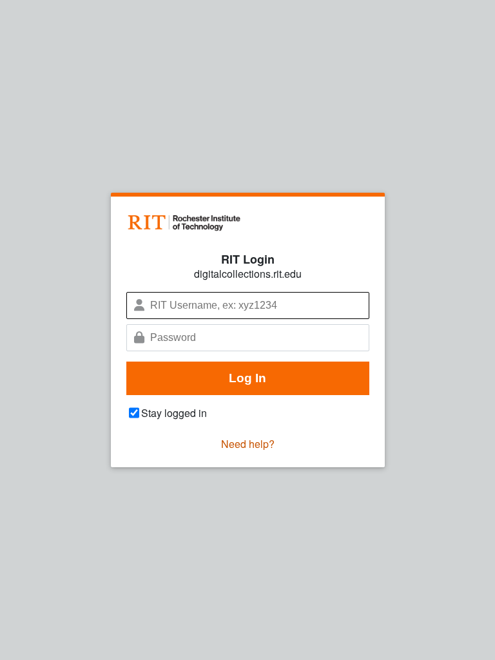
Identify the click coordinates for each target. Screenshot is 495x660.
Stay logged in (174, 412)
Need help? (248, 443)
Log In (247, 378)
